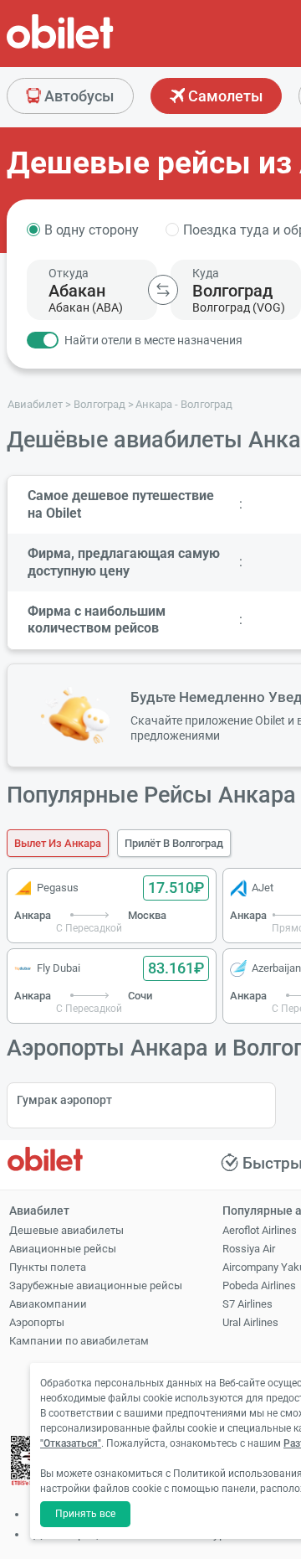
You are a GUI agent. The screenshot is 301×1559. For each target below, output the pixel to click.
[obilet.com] (100, 46)
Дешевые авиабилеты (66, 1230)
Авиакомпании (48, 1304)
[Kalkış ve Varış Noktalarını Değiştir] (163, 290)
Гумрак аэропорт (64, 1100)
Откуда (68, 273)
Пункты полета (47, 1267)
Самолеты (224, 96)
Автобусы (77, 96)
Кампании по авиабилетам (79, 1340)
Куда (205, 273)
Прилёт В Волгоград (174, 843)
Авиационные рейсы (62, 1248)
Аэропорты (36, 1322)
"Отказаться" (70, 1443)
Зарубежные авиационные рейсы (95, 1285)
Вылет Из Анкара (57, 843)
